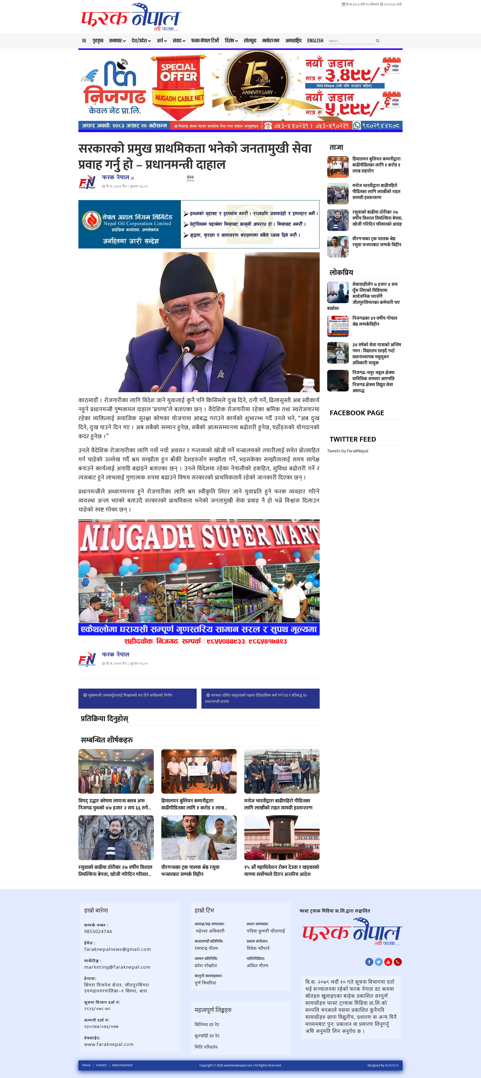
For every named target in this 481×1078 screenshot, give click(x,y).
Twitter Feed (353, 439)
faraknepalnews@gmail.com (117, 949)
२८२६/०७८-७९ (97, 1009)
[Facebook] (369, 962)
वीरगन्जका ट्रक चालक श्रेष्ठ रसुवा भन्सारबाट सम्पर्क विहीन (190, 871)
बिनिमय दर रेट (207, 1024)
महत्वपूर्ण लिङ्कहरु (213, 1010)
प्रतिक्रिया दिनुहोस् (104, 719)
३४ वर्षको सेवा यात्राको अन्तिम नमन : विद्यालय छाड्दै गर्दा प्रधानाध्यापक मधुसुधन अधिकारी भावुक (376, 354)
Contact (101, 1065)
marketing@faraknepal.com (117, 967)
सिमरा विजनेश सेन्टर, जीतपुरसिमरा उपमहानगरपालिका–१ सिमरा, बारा (116, 988)
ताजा (336, 147)
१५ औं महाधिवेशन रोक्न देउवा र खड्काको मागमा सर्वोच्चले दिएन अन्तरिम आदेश (281, 871)
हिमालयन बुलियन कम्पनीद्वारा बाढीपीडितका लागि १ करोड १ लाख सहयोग (192, 808)
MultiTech (392, 1065)
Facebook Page (357, 413)
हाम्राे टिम (204, 910)
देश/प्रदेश (139, 41)
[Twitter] (379, 962)
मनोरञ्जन (270, 41)
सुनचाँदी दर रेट (207, 1036)
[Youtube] (388, 962)
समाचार (115, 41)
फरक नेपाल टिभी (205, 41)
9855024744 (98, 931)
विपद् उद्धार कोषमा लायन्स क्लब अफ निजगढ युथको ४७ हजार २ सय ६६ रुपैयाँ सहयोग (115, 808)
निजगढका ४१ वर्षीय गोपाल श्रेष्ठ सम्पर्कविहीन (374, 321)
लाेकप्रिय (341, 273)
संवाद (177, 41)
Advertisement (122, 1065)
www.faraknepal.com (109, 1044)
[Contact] (398, 962)
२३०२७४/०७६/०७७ (101, 1026)
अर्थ (160, 41)
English (315, 41)
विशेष (229, 41)
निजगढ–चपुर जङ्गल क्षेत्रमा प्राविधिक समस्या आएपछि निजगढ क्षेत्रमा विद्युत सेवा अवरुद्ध (373, 382)
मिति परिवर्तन (206, 1047)
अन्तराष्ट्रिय (293, 41)
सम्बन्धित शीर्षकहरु (107, 740)
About (86, 1065)
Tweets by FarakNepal (347, 451)
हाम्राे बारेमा (96, 910)
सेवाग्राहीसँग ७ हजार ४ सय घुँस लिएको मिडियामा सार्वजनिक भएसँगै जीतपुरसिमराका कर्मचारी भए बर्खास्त (363, 296)
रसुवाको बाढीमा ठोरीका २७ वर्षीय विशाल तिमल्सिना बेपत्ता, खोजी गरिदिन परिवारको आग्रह (115, 874)
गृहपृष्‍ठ (98, 41)
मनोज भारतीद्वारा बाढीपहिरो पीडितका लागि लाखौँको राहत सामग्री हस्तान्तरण (278, 804)
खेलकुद (250, 41)
